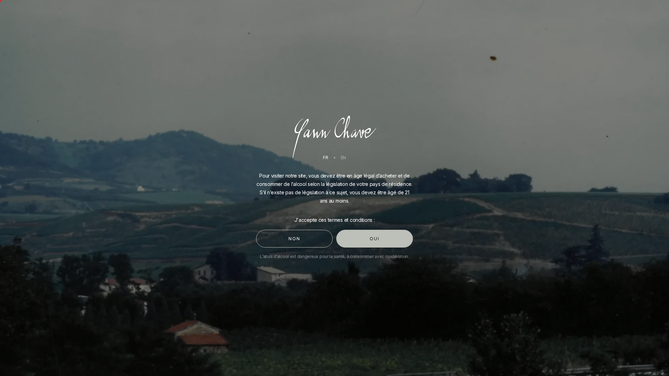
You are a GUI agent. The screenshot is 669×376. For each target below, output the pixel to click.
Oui (374, 238)
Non (294, 238)
